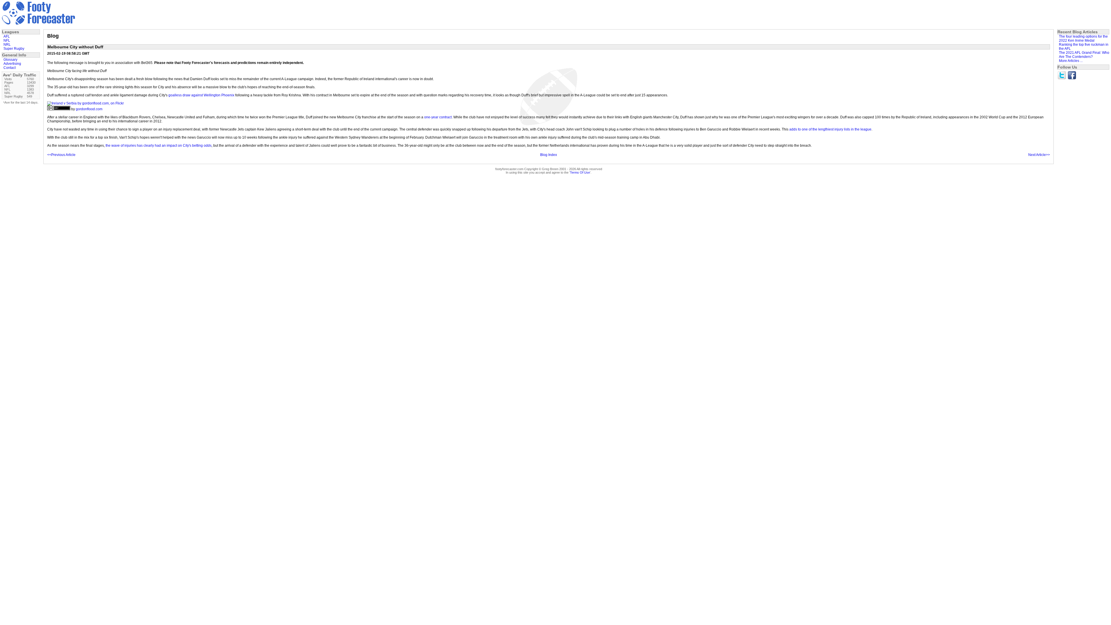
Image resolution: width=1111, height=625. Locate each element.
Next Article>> (1039, 155)
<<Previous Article (61, 155)
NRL (7, 45)
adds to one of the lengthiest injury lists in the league (830, 129)
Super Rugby (13, 49)
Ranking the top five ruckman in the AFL (1083, 47)
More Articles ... (1071, 61)
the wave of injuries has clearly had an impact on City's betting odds (158, 146)
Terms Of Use (580, 172)
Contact (9, 68)
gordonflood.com (89, 109)
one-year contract (438, 117)
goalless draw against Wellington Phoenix (201, 95)
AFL (6, 36)
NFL (6, 40)
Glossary (10, 60)
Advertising (12, 64)
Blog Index (548, 155)
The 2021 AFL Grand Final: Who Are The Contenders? (1084, 55)
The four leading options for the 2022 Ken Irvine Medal (1083, 38)
